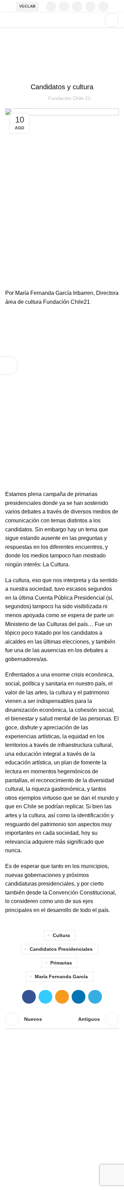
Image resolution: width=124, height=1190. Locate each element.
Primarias (61, 963)
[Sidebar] (8, 365)
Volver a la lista (62, 1019)
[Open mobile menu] (111, 20)
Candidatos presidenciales (61, 949)
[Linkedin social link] (103, 6)
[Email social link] (62, 997)
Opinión (62, 69)
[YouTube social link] (90, 6)
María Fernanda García (61, 976)
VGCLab (27, 6)
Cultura (61, 935)
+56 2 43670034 (25, 1135)
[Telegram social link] (95, 997)
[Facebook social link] (51, 6)
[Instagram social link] (77, 6)
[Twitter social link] (64, 6)
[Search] (95, 20)
